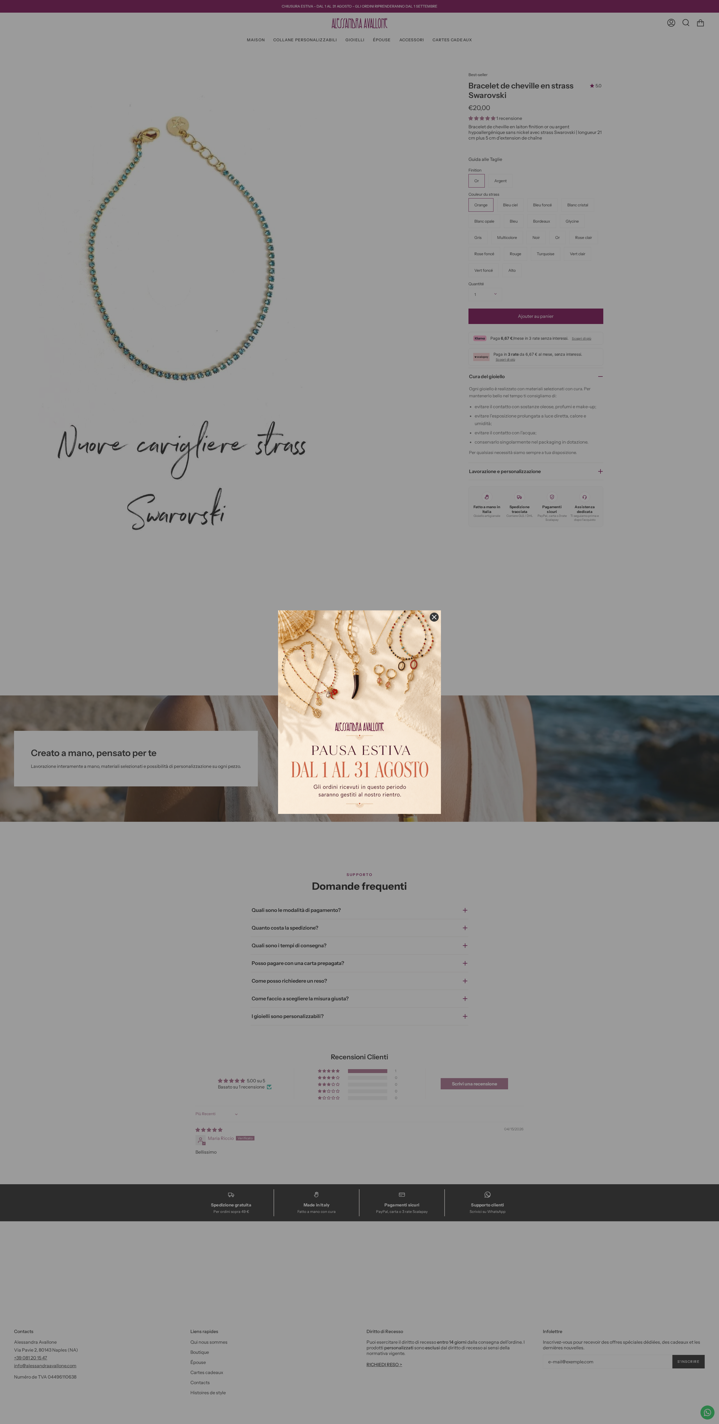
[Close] (434, 617)
